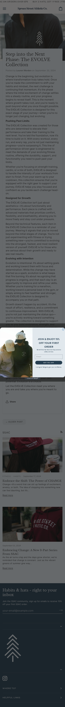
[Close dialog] (63, 329)
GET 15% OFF (48, 362)
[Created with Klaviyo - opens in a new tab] (32, 378)
